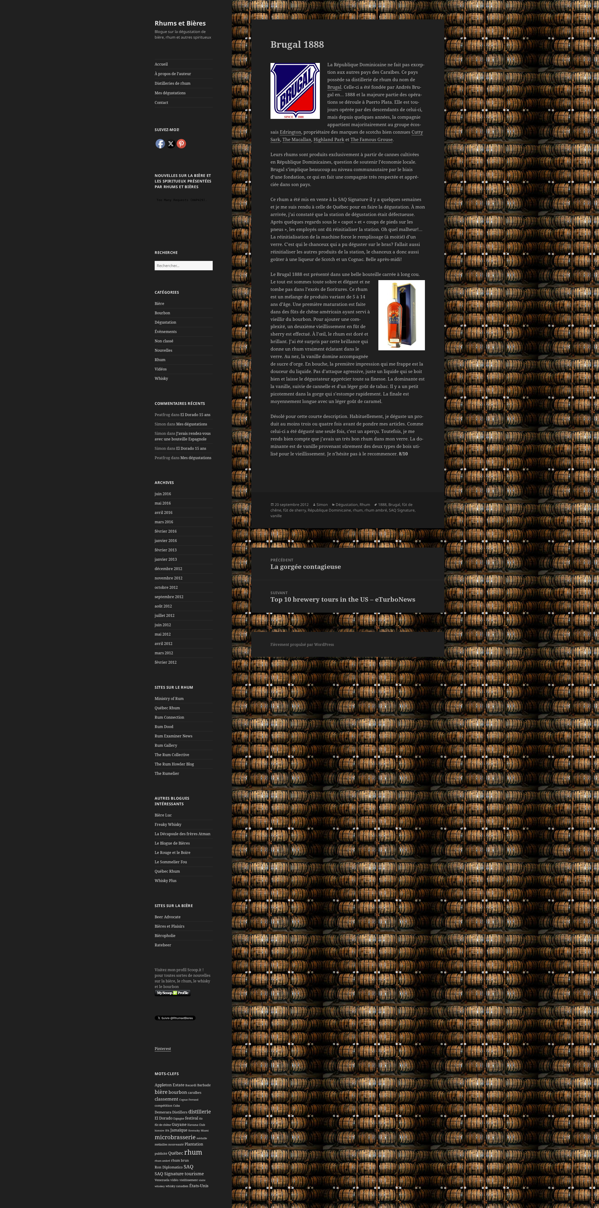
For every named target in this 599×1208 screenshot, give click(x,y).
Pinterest (163, 1048)
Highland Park (329, 139)
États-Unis (198, 1185)
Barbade (204, 1085)
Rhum (160, 359)
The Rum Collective (172, 754)
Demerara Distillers (171, 1112)
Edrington (290, 132)
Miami (205, 1130)
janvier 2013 (166, 559)
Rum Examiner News (173, 736)
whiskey (160, 1186)
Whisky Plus (165, 880)
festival (191, 1118)
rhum (193, 1152)
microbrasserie (175, 1137)
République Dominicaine (329, 510)
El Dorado (163, 1118)
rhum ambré (162, 1160)
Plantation (194, 1144)
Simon (322, 504)
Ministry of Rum (169, 698)
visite (202, 1180)
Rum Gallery (166, 745)
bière (161, 1091)
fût (201, 1118)
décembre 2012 (168, 568)
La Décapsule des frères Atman (182, 833)
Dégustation (165, 322)
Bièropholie (165, 935)
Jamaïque (178, 1130)
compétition (163, 1105)
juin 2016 (163, 493)
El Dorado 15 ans (195, 414)
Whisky (161, 378)
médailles (161, 1144)
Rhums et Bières (180, 23)
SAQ (189, 1166)
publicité (161, 1153)
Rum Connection (169, 717)
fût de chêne (163, 1125)
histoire (159, 1130)
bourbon (177, 1092)
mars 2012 (164, 652)
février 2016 (166, 531)
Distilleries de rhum (172, 83)
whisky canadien (177, 1186)
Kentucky (194, 1130)
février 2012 (166, 662)
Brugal (334, 87)
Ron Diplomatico (169, 1167)
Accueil (161, 64)
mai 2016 (163, 503)
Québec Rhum (167, 707)
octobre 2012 (166, 587)
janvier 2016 (166, 540)
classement (166, 1099)
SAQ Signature (169, 1173)
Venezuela (162, 1180)
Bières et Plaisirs (169, 926)
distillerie (199, 1111)
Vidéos (161, 369)
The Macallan (296, 139)
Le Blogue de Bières (172, 843)
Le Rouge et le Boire (172, 852)
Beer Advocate (168, 916)
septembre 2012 (169, 596)
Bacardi (190, 1085)
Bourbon (162, 312)
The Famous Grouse (372, 139)
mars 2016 (164, 521)
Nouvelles (163, 350)
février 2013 (166, 550)
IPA (167, 1130)
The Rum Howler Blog (174, 764)
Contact (161, 102)
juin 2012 (163, 624)
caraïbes (194, 1092)
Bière (159, 303)
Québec (175, 1153)
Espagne (178, 1118)
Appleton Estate (169, 1084)
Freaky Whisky (168, 824)
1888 (382, 504)
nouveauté (176, 1144)
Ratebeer (163, 945)
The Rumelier (167, 773)
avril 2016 (163, 512)
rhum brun (180, 1160)
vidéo (174, 1180)
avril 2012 (163, 643)
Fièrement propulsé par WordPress (302, 644)
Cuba (176, 1106)
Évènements (166, 331)
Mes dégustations (170, 92)
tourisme (194, 1173)
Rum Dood (164, 726)
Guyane (179, 1124)
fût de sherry (294, 510)
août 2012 (163, 606)
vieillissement (188, 1180)
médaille (202, 1138)
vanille (276, 515)
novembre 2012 (169, 578)
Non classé (164, 341)
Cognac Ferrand (188, 1099)
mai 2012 (163, 634)
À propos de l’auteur (173, 73)
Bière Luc (163, 815)
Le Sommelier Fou (171, 861)
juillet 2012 (165, 615)
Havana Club (196, 1125)
